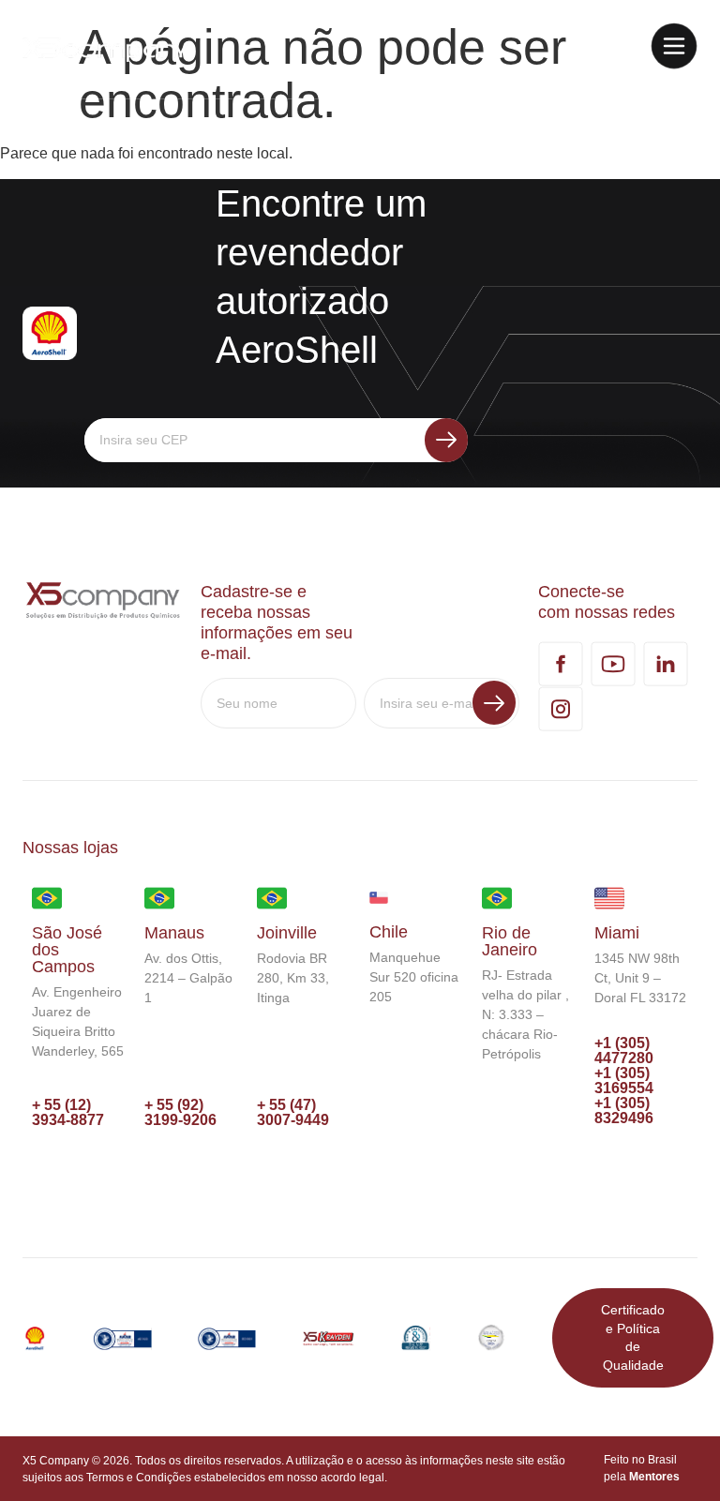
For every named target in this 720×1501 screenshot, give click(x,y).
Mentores (654, 1476)
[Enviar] (446, 440)
